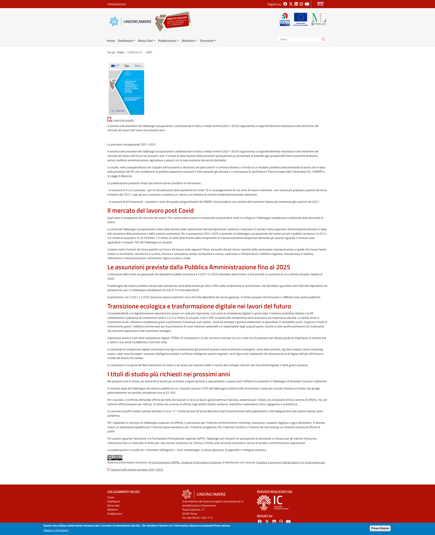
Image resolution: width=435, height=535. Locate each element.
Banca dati (113, 505)
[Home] (171, 21)
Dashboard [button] (125, 40)
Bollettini (112, 509)
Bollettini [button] (188, 40)
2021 (149, 52)
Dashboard (113, 501)
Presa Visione (380, 528)
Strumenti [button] (207, 40)
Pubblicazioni (115, 514)
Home (111, 40)
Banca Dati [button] (145, 40)
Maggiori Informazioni (56, 530)
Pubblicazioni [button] (167, 40)
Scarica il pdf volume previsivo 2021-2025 (136, 469)
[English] (320, 4)
